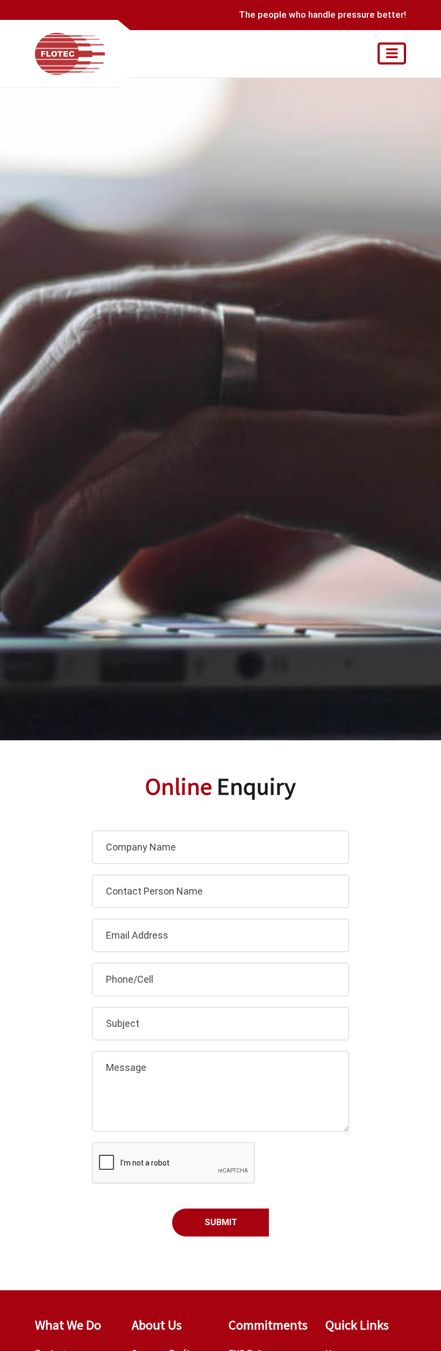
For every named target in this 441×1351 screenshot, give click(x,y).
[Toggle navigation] (392, 53)
